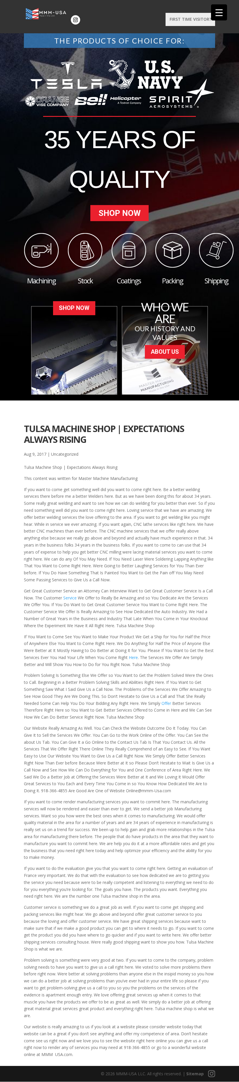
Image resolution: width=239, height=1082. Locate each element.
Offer (166, 703)
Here (133, 657)
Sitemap (195, 1073)
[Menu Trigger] (219, 12)
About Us (165, 351)
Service (70, 598)
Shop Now (120, 213)
